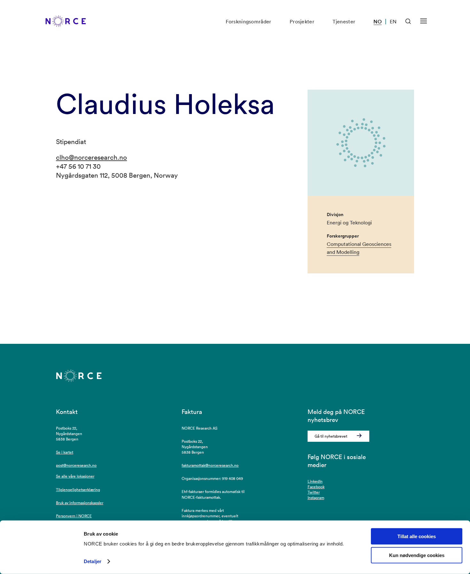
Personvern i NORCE (74, 516)
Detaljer (92, 561)
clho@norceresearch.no (91, 157)
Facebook (316, 486)
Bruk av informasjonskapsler (79, 502)
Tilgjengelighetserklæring (78, 489)
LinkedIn (315, 481)
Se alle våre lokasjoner (75, 476)
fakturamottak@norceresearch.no (210, 465)
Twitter (314, 492)
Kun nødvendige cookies (416, 555)
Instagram (316, 497)
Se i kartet (64, 452)
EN (393, 21)
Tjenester (344, 21)
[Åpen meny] (423, 21)
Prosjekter (302, 21)
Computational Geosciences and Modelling (359, 248)
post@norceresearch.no (76, 465)
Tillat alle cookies (416, 536)
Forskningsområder (248, 21)
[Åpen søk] (408, 21)
